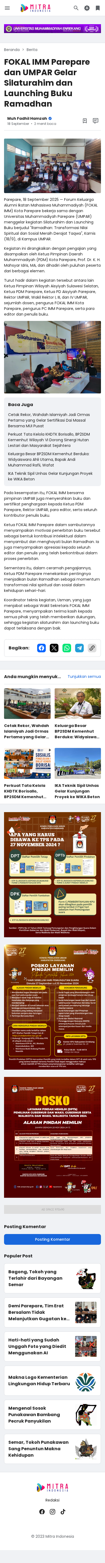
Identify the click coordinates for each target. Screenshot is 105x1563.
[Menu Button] (7, 8)
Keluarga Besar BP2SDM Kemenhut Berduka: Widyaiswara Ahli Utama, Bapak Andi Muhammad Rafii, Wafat (48, 459)
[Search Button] (76, 8)
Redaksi (53, 1500)
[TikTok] (63, 1511)
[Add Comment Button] (95, 120)
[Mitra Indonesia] (35, 8)
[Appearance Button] (87, 8)
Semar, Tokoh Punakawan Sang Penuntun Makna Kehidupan (38, 1448)
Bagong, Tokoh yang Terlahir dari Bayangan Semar (35, 1278)
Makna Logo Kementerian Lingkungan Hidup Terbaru (39, 1380)
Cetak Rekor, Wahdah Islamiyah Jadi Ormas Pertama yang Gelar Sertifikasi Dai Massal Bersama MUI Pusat (49, 420)
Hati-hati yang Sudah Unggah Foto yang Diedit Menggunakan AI (37, 1346)
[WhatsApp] (66, 648)
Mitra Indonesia (60, 1536)
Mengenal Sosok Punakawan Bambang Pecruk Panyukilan (34, 1414)
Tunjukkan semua (84, 676)
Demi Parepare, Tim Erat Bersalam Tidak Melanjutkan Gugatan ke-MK (38, 1312)
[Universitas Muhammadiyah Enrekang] (52, 31)
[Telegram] (79, 648)
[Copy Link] (92, 648)
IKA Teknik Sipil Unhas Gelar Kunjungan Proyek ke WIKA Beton (50, 476)
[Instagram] (52, 1511)
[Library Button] (97, 8)
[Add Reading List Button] (84, 120)
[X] (54, 648)
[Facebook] (41, 648)
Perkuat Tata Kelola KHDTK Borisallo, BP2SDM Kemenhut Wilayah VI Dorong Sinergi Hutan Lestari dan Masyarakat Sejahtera (49, 440)
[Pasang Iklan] (52, 936)
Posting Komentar (52, 1239)
